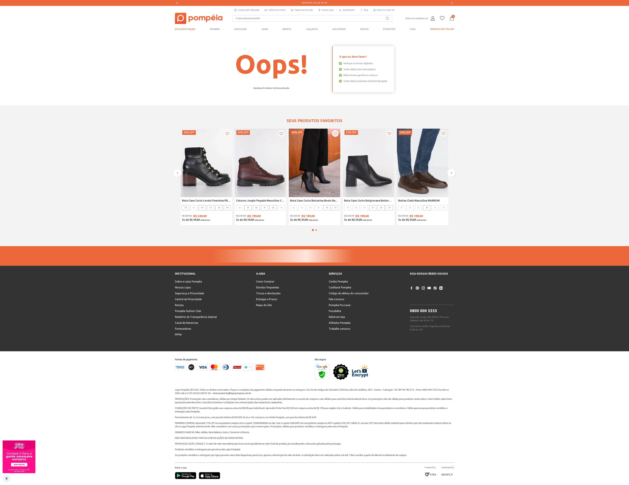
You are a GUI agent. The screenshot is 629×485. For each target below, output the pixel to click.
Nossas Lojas (328, 10)
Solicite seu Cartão (277, 10)
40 (256, 208)
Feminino (279, 265)
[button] (313, 230)
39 (227, 208)
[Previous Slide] (177, 3)
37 (211, 208)
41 (265, 208)
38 (219, 208)
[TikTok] (435, 308)
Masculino (298, 265)
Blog (366, 10)
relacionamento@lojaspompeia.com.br (231, 412)
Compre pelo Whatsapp (248, 10)
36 (202, 208)
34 (185, 208)
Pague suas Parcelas (304, 10)
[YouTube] (429, 308)
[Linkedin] (441, 308)
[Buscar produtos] (387, 18)
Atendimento (349, 10)
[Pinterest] (417, 308)
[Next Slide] (452, 3)
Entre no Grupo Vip (386, 10)
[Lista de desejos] (442, 18)
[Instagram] (423, 308)
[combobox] (312, 18)
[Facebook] (411, 308)
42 (273, 208)
